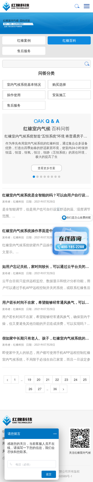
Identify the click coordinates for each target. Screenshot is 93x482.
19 (29, 379)
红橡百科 (69, 40)
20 (38, 379)
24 (75, 379)
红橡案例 (24, 40)
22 (57, 379)
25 (85, 379)
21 (48, 379)
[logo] (19, 6)
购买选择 (59, 84)
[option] (46, 144)
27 (40, 389)
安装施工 (59, 94)
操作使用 (14, 94)
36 (55, 389)
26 (30, 389)
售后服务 (24, 50)
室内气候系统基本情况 (24, 84)
